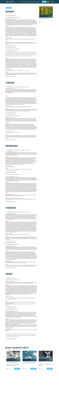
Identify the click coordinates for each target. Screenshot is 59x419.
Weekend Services (32, 1)
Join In (44, 1)
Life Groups (28, 1)
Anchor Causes (24, 1)
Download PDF (8, 7)
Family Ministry (38, 1)
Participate (17, 368)
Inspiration (9, 368)
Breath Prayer (33, 351)
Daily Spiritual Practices (47, 7)
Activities (17, 351)
